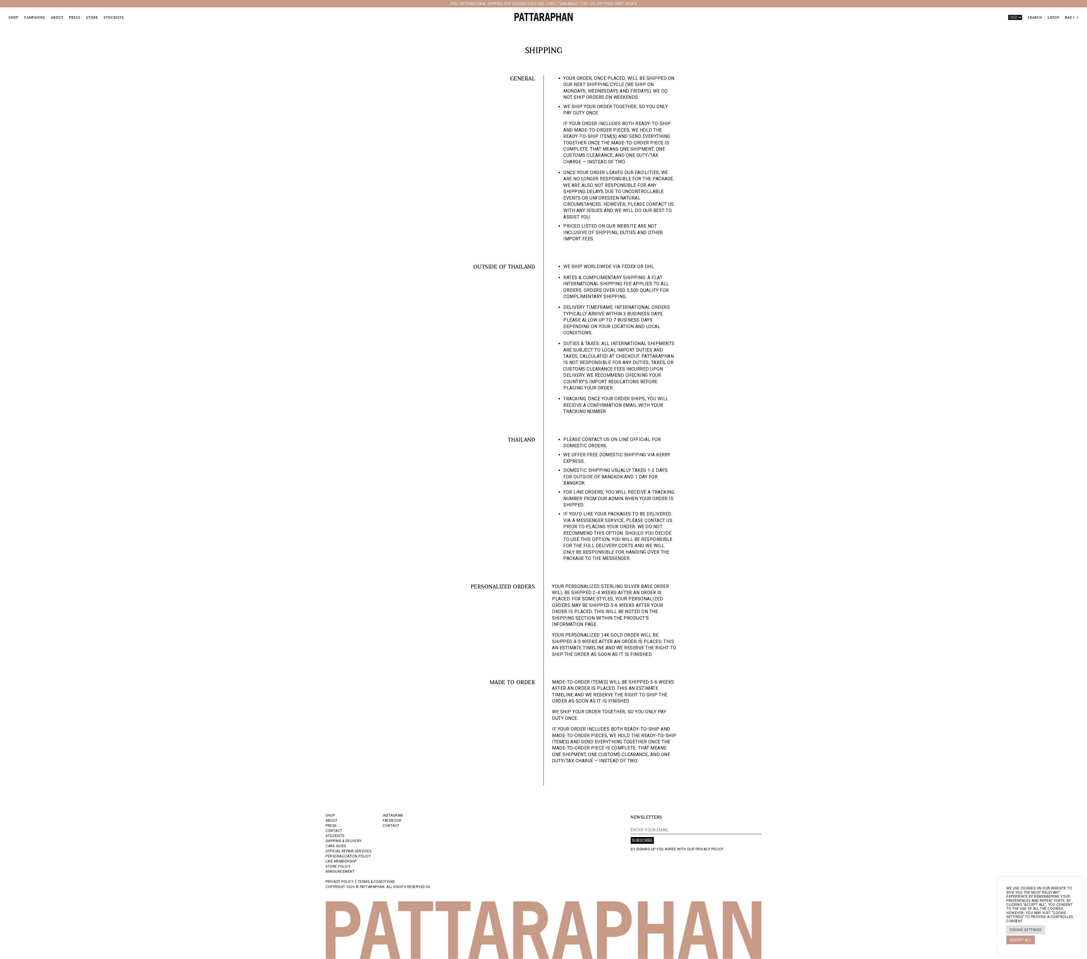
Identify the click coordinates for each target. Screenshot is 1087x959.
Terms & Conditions (376, 882)
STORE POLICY (338, 866)
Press (74, 18)
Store (92, 18)
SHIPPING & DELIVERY (344, 841)
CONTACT (334, 831)
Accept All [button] (1021, 940)
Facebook (392, 821)
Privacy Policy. (710, 849)
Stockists (114, 18)
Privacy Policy (340, 882)
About (57, 18)
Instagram (393, 815)
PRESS (331, 826)
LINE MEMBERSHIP (341, 861)
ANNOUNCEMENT (340, 872)
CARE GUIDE (336, 846)
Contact (391, 826)
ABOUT (332, 821)
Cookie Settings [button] (1026, 930)
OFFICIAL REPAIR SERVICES (348, 851)
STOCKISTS (335, 836)
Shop (13, 18)
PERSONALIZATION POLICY (348, 856)
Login (1053, 18)
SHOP (330, 815)
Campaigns (34, 18)
